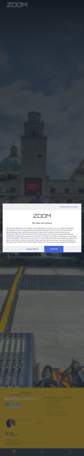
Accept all (53, 249)
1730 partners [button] (19, 228)
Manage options (32, 249)
